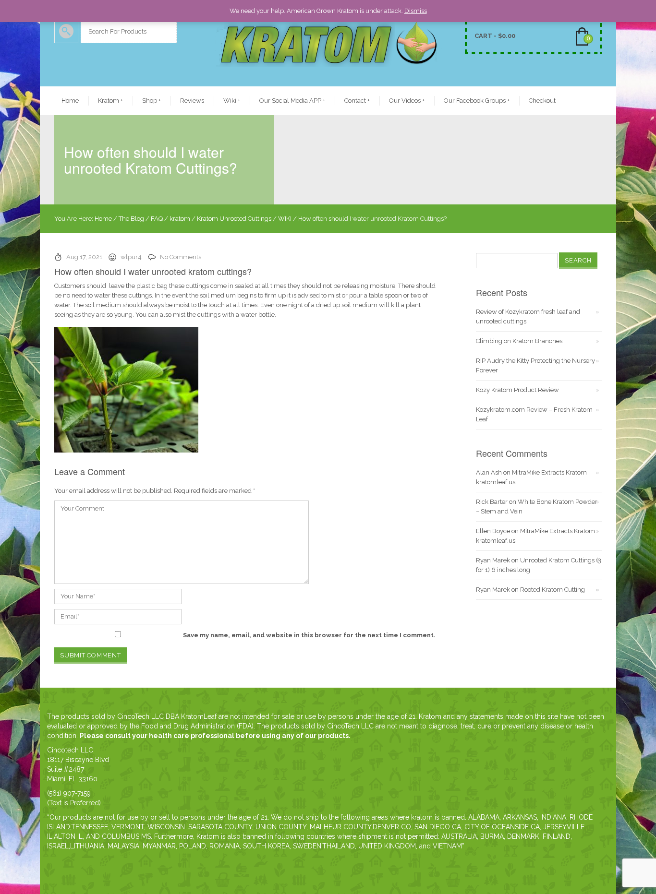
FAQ (157, 218)
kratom (180, 218)
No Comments (180, 257)
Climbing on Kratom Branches (519, 341)
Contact (357, 100)
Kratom (110, 100)
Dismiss (415, 10)
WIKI (285, 218)
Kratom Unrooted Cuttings (234, 218)
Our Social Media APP (292, 100)
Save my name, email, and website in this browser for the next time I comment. (309, 635)
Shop (151, 100)
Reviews (192, 100)
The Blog (131, 218)
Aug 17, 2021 (84, 257)
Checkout (542, 100)
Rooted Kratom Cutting (552, 589)
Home (70, 100)
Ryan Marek (493, 560)
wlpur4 (131, 257)
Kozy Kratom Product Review (517, 389)
